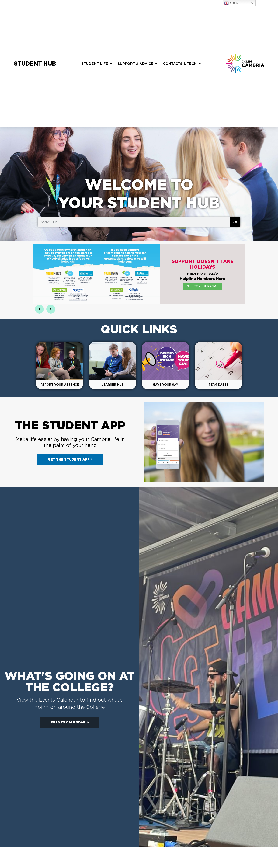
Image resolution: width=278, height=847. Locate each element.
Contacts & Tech (180, 63)
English (234, 2)
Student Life (95, 63)
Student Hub (35, 63)
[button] (39, 309)
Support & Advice (135, 63)
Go (235, 222)
